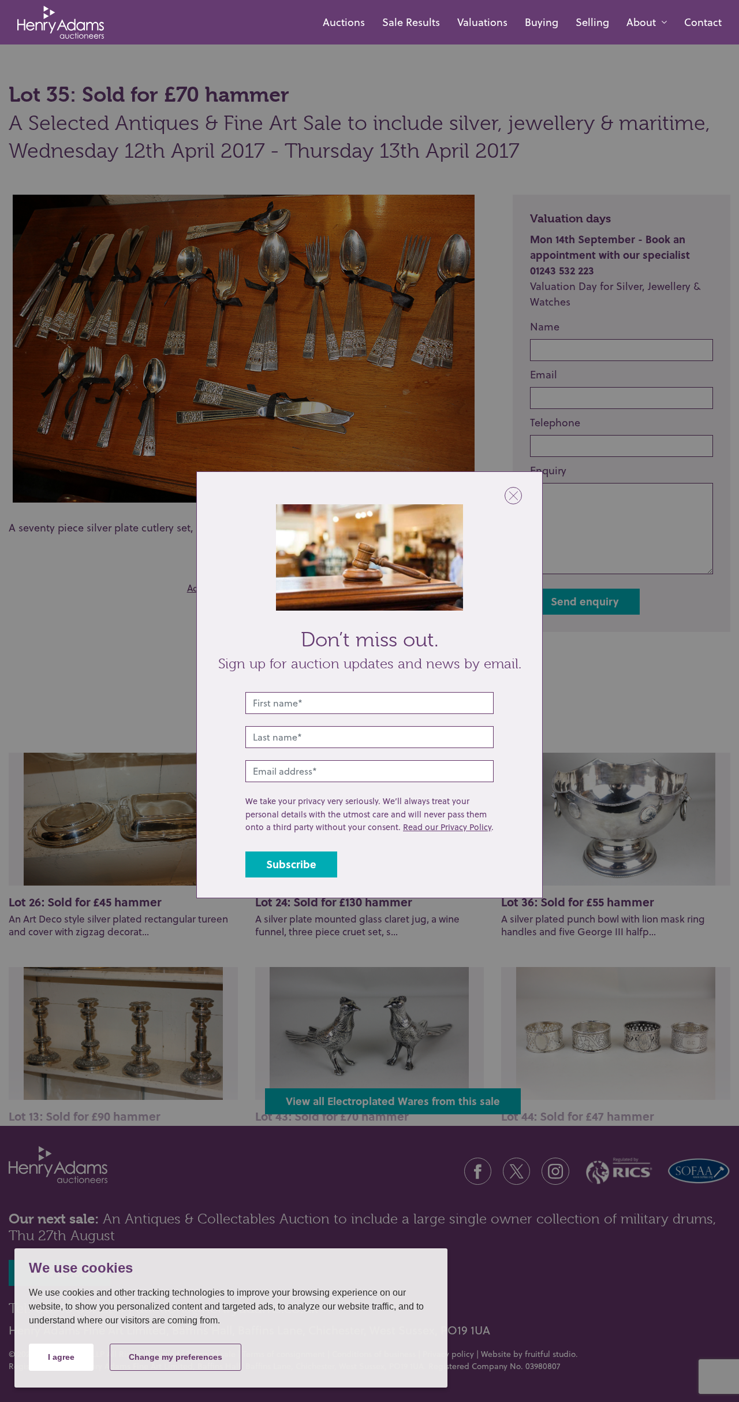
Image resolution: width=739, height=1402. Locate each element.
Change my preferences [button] (175, 1357)
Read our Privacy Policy (447, 827)
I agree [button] (61, 1357)
